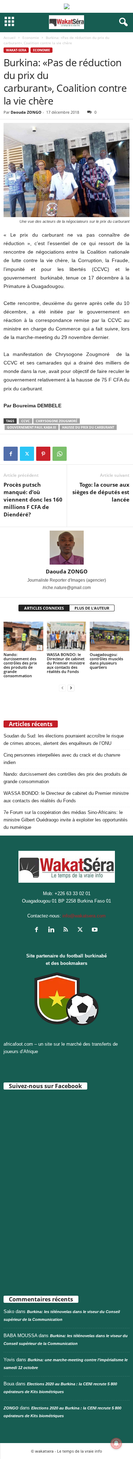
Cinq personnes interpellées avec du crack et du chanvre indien (62, 758)
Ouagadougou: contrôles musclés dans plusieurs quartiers (106, 661)
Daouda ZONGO (26, 112)
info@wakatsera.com (84, 915)
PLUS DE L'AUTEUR (91, 608)
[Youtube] (95, 930)
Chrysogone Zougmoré (56, 421)
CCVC (25, 421)
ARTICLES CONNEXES (44, 608)
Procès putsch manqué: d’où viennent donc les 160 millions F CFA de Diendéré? (33, 499)
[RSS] (67, 930)
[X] (27, 454)
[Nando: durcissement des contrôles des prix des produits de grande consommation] (23, 636)
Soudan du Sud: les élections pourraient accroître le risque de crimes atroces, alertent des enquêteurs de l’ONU (64, 739)
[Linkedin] (52, 930)
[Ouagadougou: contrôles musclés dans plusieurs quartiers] (109, 636)
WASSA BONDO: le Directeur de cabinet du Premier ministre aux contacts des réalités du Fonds (66, 663)
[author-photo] (66, 548)
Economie (30, 37)
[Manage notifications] (116, 1443)
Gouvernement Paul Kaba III (31, 427)
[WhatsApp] (59, 454)
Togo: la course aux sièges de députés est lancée (100, 492)
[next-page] (70, 687)
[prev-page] (62, 687)
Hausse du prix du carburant (88, 427)
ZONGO (11, 1408)
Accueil (10, 37)
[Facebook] (11, 454)
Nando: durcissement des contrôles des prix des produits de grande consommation (20, 665)
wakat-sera (16, 50)
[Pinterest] (43, 454)
